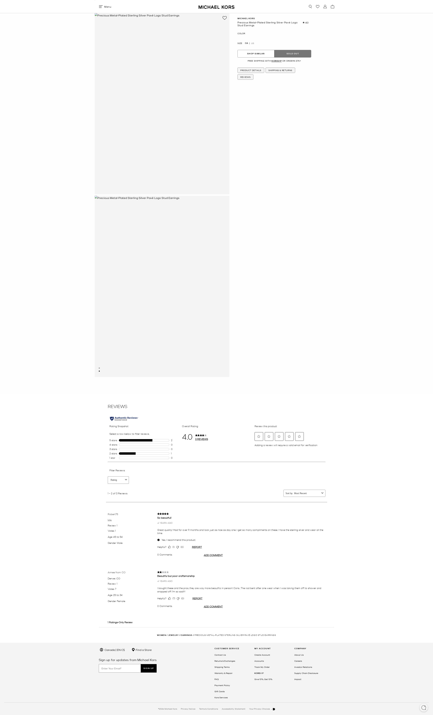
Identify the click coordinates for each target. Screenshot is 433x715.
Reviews (245, 77)
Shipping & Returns (280, 70)
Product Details (250, 70)
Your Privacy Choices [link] (259, 708)
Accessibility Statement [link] (233, 708)
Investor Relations (303, 667)
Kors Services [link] (221, 697)
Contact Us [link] (220, 654)
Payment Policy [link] (222, 685)
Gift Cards (219, 691)
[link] (259, 673)
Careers (298, 661)
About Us (299, 654)
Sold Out (293, 53)
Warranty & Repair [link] (223, 673)
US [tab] (252, 43)
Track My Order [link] (262, 667)
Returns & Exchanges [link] (224, 661)
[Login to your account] (325, 6)
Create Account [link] (262, 654)
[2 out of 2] (99, 371)
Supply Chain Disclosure (306, 673)
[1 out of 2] (99, 368)
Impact (297, 679)
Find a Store (143, 650)
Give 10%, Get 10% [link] (263, 679)
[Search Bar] (310, 6)
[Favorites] (317, 6)
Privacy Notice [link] (188, 708)
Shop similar (256, 53)
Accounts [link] (259, 661)
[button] (424, 708)
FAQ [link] (216, 679)
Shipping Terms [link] (222, 667)
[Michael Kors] (216, 6)
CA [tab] (246, 43)
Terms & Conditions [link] (208, 708)
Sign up (148, 668)
